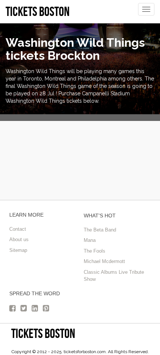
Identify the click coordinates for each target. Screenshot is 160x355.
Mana (90, 240)
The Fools (94, 251)
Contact (17, 229)
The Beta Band (100, 230)
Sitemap (18, 250)
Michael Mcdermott (104, 261)
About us (19, 239)
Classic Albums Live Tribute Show (114, 275)
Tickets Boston (43, 333)
